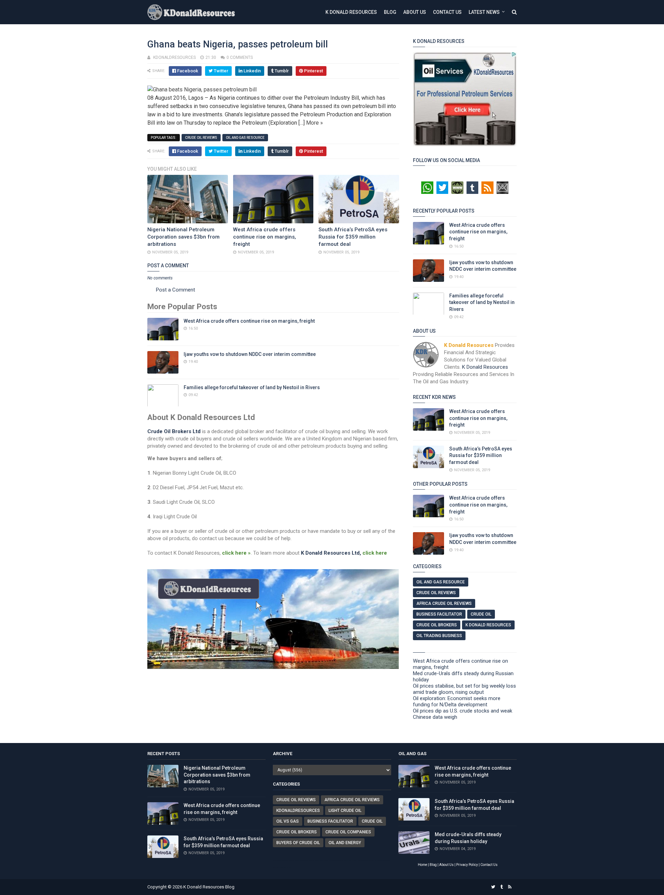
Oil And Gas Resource (245, 138)
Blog (390, 12)
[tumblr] (502, 887)
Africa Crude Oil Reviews (444, 603)
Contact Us (447, 12)
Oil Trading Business (439, 635)
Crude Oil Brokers (436, 625)
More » (314, 122)
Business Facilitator (439, 614)
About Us (414, 12)
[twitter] (493, 887)
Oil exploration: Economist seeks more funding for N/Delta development (456, 701)
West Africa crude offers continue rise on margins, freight (264, 236)
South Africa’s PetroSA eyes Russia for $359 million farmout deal (353, 236)
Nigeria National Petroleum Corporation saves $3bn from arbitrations (183, 236)
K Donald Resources (351, 12)
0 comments (240, 57)
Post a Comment (175, 290)
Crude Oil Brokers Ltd (174, 431)
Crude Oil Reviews (201, 138)
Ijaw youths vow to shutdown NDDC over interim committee (250, 354)
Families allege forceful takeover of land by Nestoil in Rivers (252, 387)
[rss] (509, 887)
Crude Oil (481, 614)
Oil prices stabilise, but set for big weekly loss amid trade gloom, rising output (464, 689)
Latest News (484, 12)
